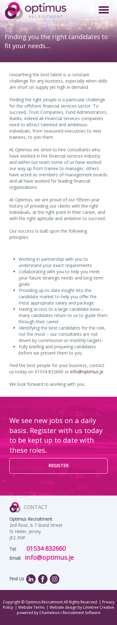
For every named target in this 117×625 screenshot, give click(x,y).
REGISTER (58, 465)
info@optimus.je (86, 372)
